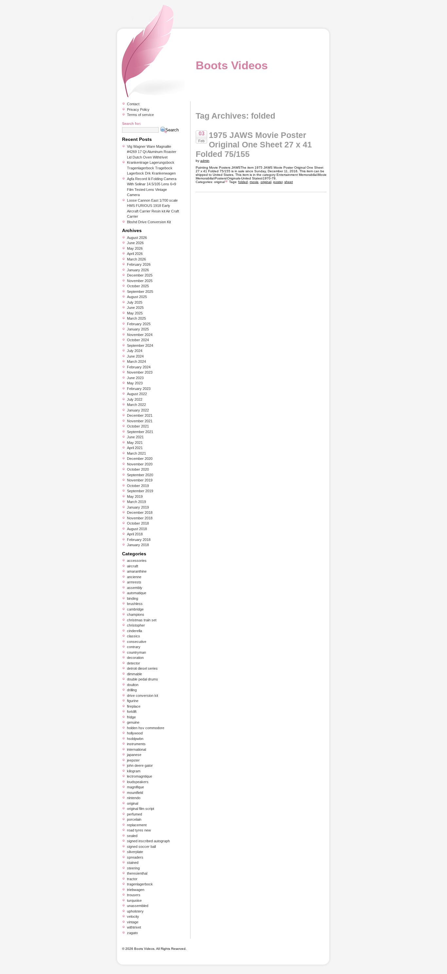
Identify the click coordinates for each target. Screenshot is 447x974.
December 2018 (139, 512)
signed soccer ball (141, 846)
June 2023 (135, 378)
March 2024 (136, 361)
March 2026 (136, 259)
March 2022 (136, 405)
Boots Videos (232, 65)
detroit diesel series (142, 668)
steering (133, 868)
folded (243, 182)
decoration (135, 658)
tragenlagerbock (140, 884)
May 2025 (135, 313)
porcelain (134, 819)
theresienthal (137, 873)
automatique (136, 593)
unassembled (137, 906)
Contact (133, 104)
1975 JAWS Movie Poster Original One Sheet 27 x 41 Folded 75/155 (254, 144)
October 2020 (138, 469)
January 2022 (138, 410)
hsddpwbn (135, 739)
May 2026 (135, 248)
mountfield (135, 793)
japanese (134, 755)
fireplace (133, 706)
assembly (134, 588)
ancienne (134, 577)
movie (254, 182)
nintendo (133, 798)
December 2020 (139, 459)
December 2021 (139, 415)
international (136, 749)
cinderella (134, 631)
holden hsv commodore (145, 728)
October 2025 (138, 286)
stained (132, 863)
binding (132, 598)
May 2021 (135, 443)
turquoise (134, 900)
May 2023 (135, 383)
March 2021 (136, 453)
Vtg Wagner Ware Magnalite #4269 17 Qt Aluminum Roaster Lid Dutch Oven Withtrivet (151, 151)
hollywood (135, 733)
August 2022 (137, 394)
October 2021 (138, 426)
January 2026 (138, 270)
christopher (136, 625)
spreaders (135, 857)
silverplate (135, 852)
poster (277, 182)
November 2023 (139, 372)
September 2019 (140, 491)
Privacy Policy (138, 109)
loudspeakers (138, 782)
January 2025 (138, 329)
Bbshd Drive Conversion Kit (149, 222)
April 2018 (135, 534)
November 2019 (139, 480)
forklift (131, 712)
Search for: (131, 124)
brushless (135, 604)
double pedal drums (142, 679)
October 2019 (138, 486)
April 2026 (135, 254)
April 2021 (135, 448)
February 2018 (139, 540)
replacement (137, 825)
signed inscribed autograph (148, 841)
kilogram (133, 771)
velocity (133, 916)
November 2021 (139, 421)
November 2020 (139, 464)
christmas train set (141, 620)
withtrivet (134, 927)
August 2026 (137, 238)
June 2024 (135, 356)
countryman (136, 652)
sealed (132, 836)
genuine (133, 722)
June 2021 (135, 437)
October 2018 (138, 523)
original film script (140, 809)
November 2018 (139, 518)
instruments (136, 744)
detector (133, 663)
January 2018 (138, 545)
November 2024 (139, 335)
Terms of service (140, 115)
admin (204, 160)
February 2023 (139, 389)
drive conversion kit (142, 695)
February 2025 (139, 324)
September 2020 (140, 475)
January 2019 (138, 507)
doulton (132, 685)
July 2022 (134, 399)
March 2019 (136, 502)
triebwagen (135, 890)
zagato (132, 933)
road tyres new (139, 830)
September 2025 (140, 292)
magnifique (135, 787)
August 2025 (137, 297)
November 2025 (139, 281)
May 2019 (135, 496)
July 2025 (134, 302)
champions (135, 614)
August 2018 (137, 529)
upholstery (135, 911)
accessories (137, 561)
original (219, 182)
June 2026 (135, 243)
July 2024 (134, 351)
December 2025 (139, 275)
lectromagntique (139, 776)
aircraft (132, 566)
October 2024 (138, 340)
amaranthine (137, 571)
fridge (131, 717)
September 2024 (140, 345)
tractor (132, 879)
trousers (133, 895)
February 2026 (139, 264)
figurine (132, 701)
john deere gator (140, 765)
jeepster (133, 760)
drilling (132, 690)
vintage (132, 922)
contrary (133, 647)
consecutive (136, 642)
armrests (134, 582)
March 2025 (136, 318)
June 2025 (135, 308)
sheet (288, 182)
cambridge (135, 609)
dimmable (134, 674)
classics (133, 636)
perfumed (134, 814)
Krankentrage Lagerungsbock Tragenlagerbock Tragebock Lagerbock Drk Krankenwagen (151, 167)
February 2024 (139, 367)
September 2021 (140, 432)
